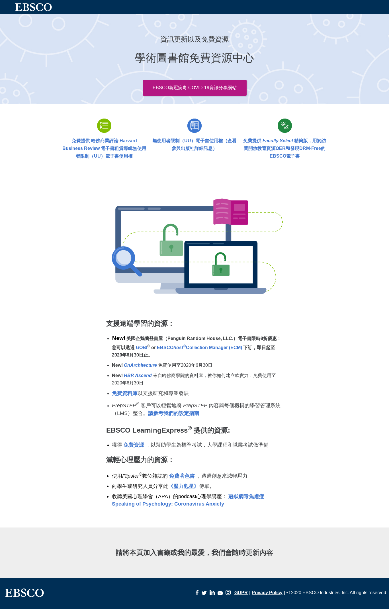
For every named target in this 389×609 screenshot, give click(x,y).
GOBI (141, 347)
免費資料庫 (125, 393)
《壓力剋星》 (183, 486)
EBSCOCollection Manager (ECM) (200, 347)
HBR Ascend (138, 375)
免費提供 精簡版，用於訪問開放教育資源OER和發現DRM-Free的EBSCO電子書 (284, 148)
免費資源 (134, 445)
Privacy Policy (267, 592)
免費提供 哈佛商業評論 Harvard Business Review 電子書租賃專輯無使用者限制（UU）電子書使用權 (104, 148)
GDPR (241, 592)
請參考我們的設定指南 (173, 413)
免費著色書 (182, 476)
